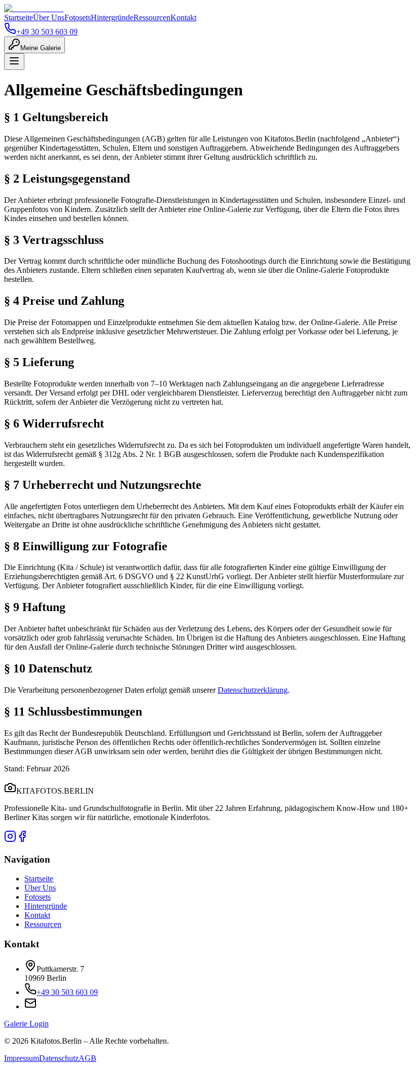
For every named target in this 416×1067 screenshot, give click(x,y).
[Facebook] (22, 839)
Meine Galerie (40, 48)
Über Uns (48, 17)
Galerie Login (26, 1023)
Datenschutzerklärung (253, 690)
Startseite (18, 17)
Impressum (21, 1058)
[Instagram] (10, 839)
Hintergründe (112, 17)
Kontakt (183, 17)
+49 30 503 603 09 (47, 31)
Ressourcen (151, 17)
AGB (87, 1058)
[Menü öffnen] (14, 61)
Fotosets (77, 17)
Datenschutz (59, 1058)
